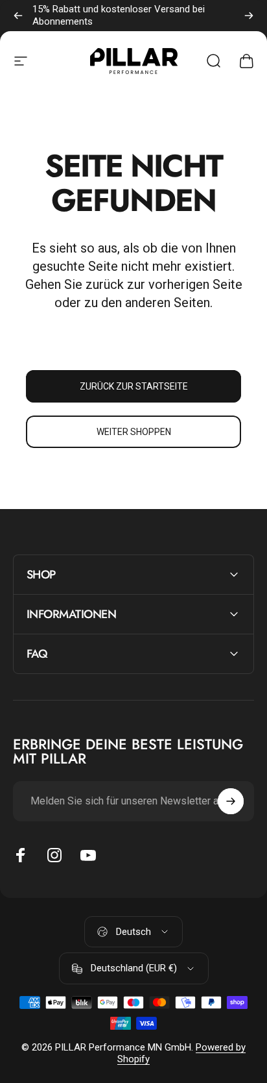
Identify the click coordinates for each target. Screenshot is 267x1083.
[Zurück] (18, 15)
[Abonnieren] (231, 801)
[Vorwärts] (249, 15)
